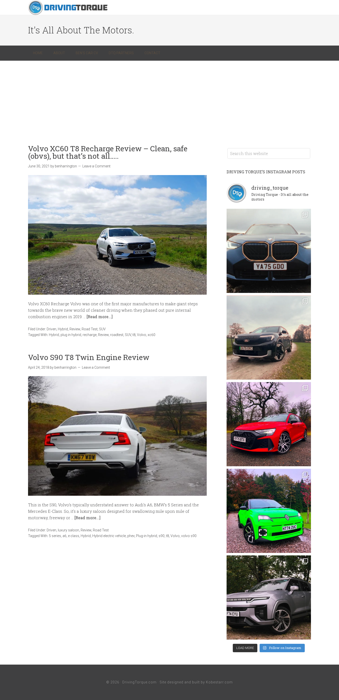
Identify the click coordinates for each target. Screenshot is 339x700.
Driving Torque (67, 7)
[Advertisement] (169, 97)
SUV (102, 329)
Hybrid (63, 329)
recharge (90, 335)
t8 (134, 335)
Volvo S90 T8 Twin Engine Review (88, 357)
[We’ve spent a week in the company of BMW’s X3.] (269, 251)
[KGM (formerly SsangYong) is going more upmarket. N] (269, 597)
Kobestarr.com (219, 682)
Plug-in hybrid (146, 536)
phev (131, 536)
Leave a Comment (96, 166)
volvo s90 (189, 536)
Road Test (90, 329)
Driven (51, 329)
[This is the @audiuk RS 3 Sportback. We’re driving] (269, 424)
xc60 (151, 335)
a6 (65, 536)
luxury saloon (68, 530)
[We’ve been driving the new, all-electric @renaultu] (269, 511)
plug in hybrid (71, 335)
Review (74, 329)
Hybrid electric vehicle (109, 536)
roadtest (116, 335)
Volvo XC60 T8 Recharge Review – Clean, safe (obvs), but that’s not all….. (107, 152)
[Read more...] (100, 316)
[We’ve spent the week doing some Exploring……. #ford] (269, 337)
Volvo (141, 335)
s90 (162, 536)
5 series (55, 536)
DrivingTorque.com (139, 682)
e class (73, 536)
